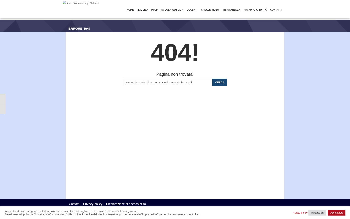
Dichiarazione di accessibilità (126, 204)
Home (130, 9)
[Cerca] (286, 9)
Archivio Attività (255, 9)
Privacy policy (92, 204)
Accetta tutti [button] (336, 212)
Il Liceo (142, 9)
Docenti (192, 9)
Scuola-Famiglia (172, 9)
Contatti (276, 9)
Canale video (210, 9)
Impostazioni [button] (317, 212)
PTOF (154, 9)
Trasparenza (231, 9)
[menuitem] (130, 9)
